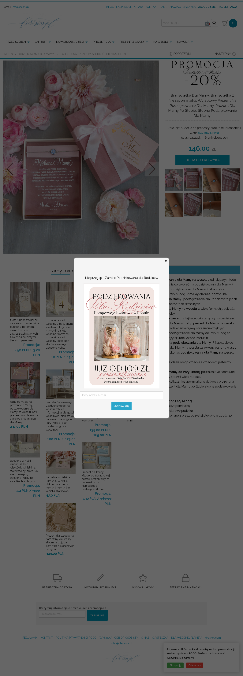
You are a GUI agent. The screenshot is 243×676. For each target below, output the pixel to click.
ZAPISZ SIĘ (121, 405)
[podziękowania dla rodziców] (121, 335)
